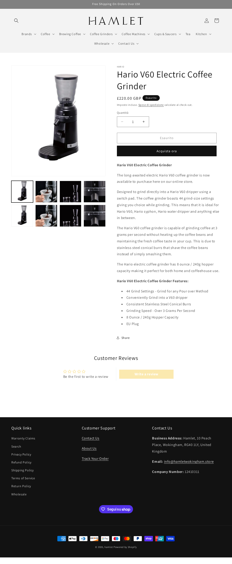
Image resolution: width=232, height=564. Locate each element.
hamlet (108, 547)
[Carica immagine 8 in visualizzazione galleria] (94, 216)
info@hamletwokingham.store (189, 461)
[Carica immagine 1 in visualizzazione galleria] (22, 191)
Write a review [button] (146, 374)
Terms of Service (23, 478)
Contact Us (90, 438)
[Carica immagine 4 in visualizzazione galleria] (94, 191)
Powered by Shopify (125, 547)
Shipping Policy (22, 470)
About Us (89, 448)
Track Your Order (95, 458)
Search (16, 446)
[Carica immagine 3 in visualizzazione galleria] (70, 191)
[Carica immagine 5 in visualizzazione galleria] (22, 216)
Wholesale (19, 494)
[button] (16, 21)
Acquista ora (167, 151)
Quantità (122, 113)
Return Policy (21, 486)
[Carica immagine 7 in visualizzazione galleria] (70, 216)
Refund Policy (21, 462)
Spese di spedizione (151, 104)
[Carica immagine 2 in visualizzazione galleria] (46, 191)
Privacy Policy (21, 454)
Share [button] (125, 338)
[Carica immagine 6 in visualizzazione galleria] (46, 216)
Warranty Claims (23, 438)
